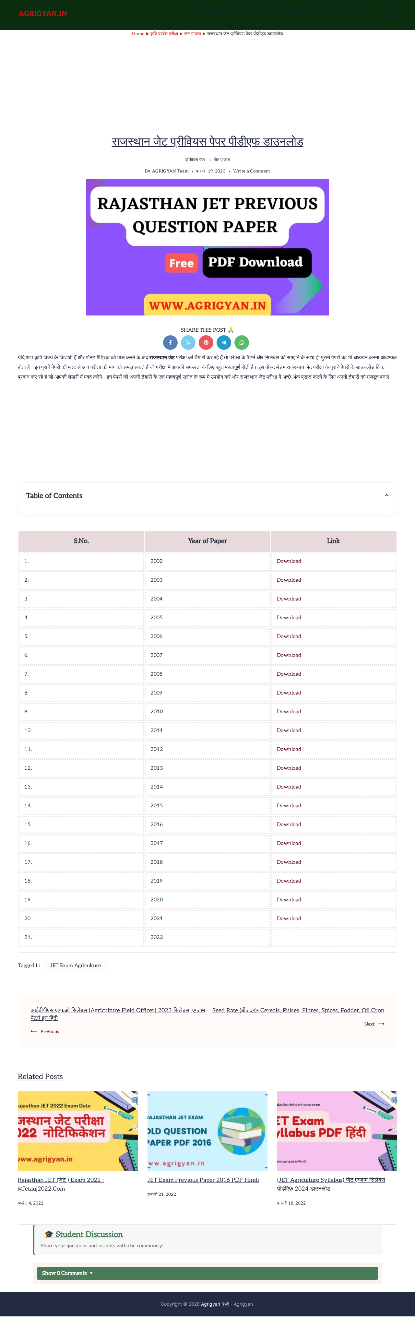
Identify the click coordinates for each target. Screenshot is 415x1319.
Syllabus (364, 15)
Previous (50, 1031)
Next (369, 1024)
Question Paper (329, 15)
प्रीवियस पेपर (196, 159)
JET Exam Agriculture (75, 966)
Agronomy (224, 15)
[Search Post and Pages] (394, 15)
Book (251, 15)
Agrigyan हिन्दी (215, 1304)
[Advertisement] (207, 87)
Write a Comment (251, 171)
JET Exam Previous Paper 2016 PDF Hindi (203, 1180)
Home (196, 15)
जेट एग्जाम (222, 159)
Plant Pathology (284, 15)
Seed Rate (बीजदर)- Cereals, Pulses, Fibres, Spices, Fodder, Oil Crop (298, 1010)
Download (289, 561)
